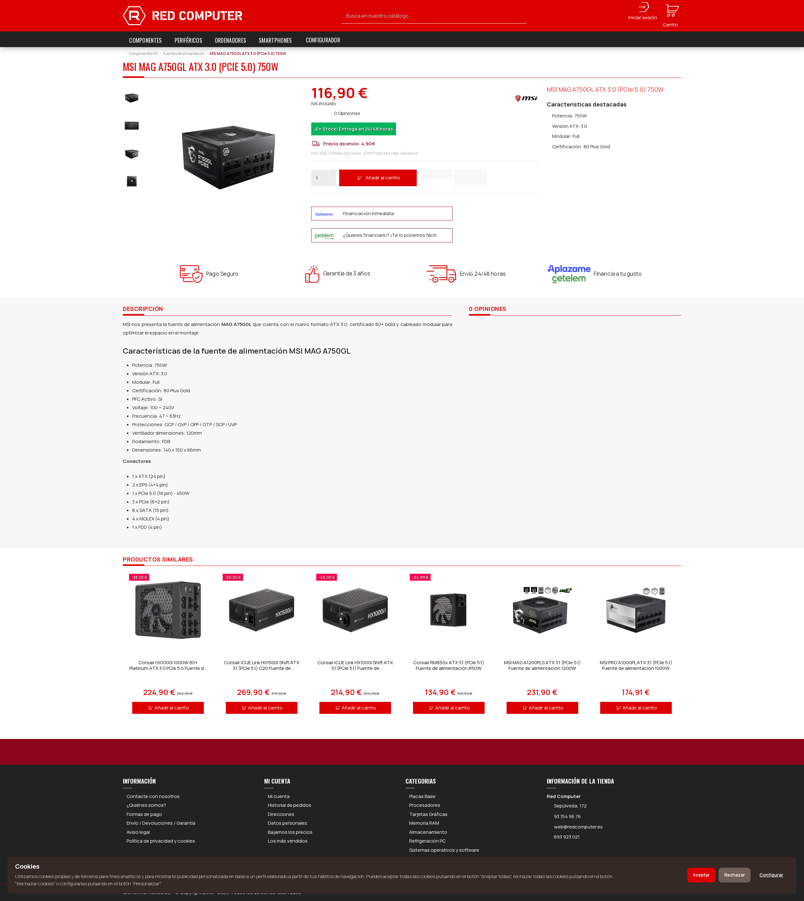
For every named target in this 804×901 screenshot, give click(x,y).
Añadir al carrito (383, 177)
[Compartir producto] (470, 178)
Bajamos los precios (290, 832)
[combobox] (434, 16)
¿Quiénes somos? (146, 805)
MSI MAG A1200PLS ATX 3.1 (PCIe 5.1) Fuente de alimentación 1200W (542, 665)
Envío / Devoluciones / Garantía (161, 823)
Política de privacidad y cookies (161, 841)
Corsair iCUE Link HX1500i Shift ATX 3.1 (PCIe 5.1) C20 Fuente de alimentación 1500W (261, 668)
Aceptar (701, 875)
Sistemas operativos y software (444, 850)
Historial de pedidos (289, 805)
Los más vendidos (287, 841)
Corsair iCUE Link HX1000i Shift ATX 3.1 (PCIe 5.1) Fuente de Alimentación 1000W (355, 668)
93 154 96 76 (567, 816)
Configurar (771, 875)
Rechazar (734, 875)
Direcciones (281, 814)
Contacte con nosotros (153, 796)
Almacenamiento (428, 832)
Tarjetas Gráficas (428, 814)
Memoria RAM (424, 823)
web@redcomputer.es (578, 826)
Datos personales (287, 823)
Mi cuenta (279, 796)
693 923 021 (566, 836)
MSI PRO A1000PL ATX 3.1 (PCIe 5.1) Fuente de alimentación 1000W (636, 665)
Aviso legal (138, 832)
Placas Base (422, 796)
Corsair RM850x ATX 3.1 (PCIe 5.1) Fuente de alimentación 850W (448, 665)
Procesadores (424, 805)
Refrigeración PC (427, 841)
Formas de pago (144, 814)
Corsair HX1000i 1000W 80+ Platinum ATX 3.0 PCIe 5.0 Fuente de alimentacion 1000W (168, 668)
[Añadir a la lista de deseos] (436, 174)
